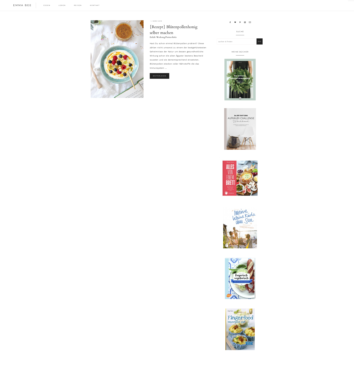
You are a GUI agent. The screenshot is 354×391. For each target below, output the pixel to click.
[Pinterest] (240, 22)
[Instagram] (245, 22)
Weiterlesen (159, 76)
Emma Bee (22, 5)
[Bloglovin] (235, 22)
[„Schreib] (250, 22)
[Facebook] (230, 22)
